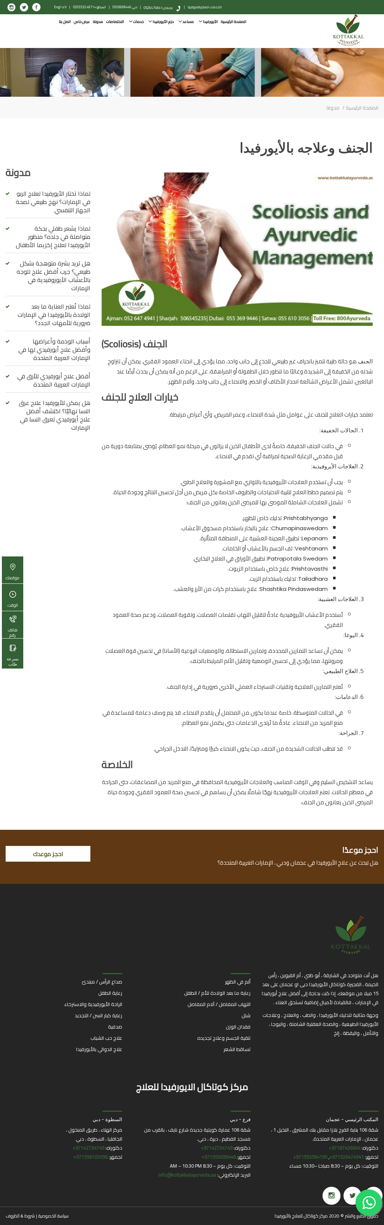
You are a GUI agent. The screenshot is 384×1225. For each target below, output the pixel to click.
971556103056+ (91, 1156)
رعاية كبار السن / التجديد (98, 1015)
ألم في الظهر (237, 981)
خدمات (138, 21)
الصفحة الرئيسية (233, 21)
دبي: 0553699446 (124, 7)
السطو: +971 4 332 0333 (89, 7)
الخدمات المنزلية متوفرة (205, 7)
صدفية (115, 1026)
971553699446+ (219, 1156)
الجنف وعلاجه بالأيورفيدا (306, 147)
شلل (246, 1015)
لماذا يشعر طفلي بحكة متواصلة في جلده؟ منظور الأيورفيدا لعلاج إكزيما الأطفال (53, 236)
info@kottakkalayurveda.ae (187, 1174)
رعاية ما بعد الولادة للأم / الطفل (217, 992)
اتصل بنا (65, 21)
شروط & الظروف (20, 1216)
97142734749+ (216, 1147)
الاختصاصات (115, 21)
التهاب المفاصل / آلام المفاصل (219, 1004)
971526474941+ (347, 1156)
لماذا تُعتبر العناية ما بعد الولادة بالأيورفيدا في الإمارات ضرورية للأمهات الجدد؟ (54, 314)
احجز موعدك (48, 853)
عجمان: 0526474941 (158, 7)
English (60, 7)
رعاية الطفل (110, 992)
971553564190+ (310, 1156)
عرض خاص (82, 21)
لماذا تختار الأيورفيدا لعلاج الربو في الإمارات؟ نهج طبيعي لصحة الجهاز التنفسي (53, 202)
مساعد (188, 21)
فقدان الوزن (238, 1026)
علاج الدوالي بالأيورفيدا (99, 1049)
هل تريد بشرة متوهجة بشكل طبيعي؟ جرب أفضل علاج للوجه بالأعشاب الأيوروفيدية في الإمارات (53, 276)
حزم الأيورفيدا (163, 21)
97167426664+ (344, 1147)
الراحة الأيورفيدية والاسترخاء (93, 1004)
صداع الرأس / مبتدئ (102, 981)
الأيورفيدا (210, 21)
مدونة (98, 21)
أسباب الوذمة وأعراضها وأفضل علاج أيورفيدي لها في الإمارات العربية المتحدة (54, 349)
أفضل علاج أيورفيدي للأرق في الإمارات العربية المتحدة (53, 380)
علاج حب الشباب (106, 1037)
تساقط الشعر (237, 1049)
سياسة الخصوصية (53, 1216)
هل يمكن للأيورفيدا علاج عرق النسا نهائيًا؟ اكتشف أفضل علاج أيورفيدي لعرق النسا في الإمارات (54, 415)
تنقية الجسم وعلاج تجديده (223, 1037)
